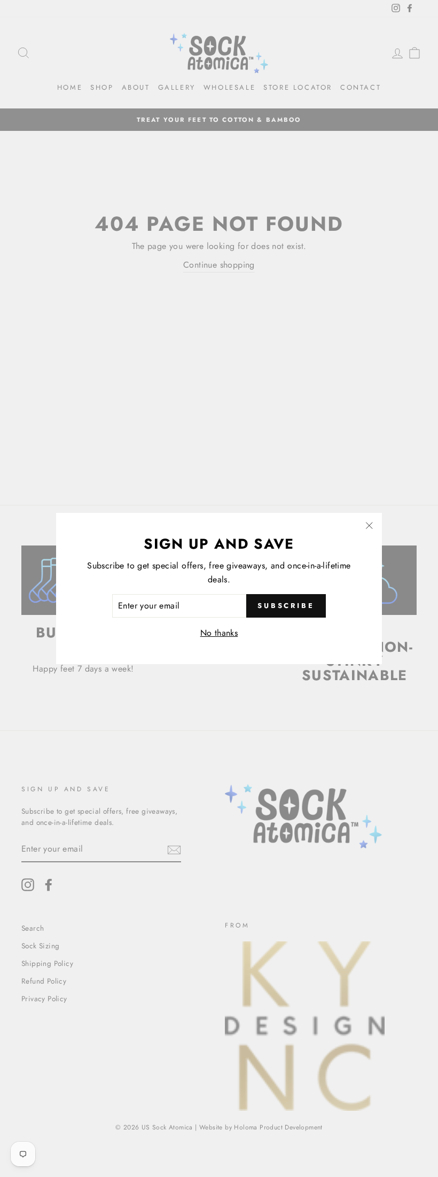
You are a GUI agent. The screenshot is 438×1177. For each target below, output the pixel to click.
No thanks (219, 633)
